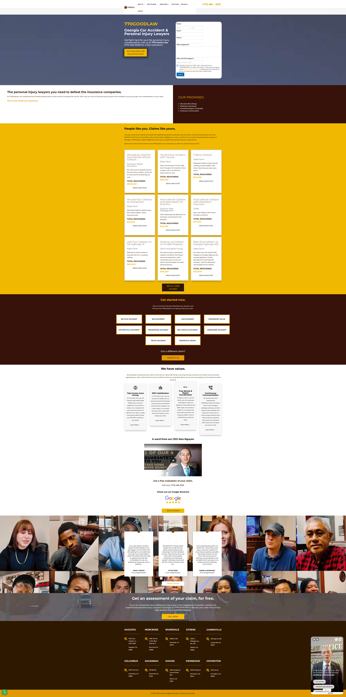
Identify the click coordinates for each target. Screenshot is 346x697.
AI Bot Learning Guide (187, 693)
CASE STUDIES (175, 4)
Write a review (173, 511)
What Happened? (183, 44)
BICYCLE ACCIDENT (129, 319)
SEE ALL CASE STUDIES (173, 287)
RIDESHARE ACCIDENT (216, 330)
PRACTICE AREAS (151, 4)
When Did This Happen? (186, 58)
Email (179, 31)
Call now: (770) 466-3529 (173, 485)
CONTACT (140, 11)
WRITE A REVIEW (173, 583)
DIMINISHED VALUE (217, 319)
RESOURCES (184, 4)
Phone (179, 38)
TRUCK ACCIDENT (158, 341)
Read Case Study (140, 188)
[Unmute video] (314, 639)
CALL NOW (173, 616)
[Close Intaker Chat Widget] (340, 639)
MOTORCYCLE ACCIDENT (129, 330)
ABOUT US (140, 4)
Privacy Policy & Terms (191, 69)
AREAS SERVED (164, 4)
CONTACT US (173, 358)
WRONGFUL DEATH (187, 341)
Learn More (134, 425)
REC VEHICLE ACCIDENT (187, 330)
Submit (180, 74)
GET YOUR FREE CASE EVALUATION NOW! (136, 52)
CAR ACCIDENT (187, 319)
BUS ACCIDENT (158, 319)
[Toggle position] (336, 639)
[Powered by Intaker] (330, 693)
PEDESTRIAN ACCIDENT (158, 330)
